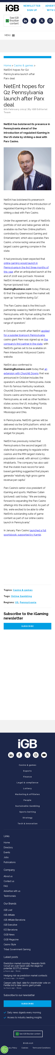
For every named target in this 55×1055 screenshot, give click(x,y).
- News (17, 971)
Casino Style (10, 944)
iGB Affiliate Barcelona (14, 920)
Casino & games (23, 65)
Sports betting (27, 812)
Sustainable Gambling (27, 806)
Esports (27, 771)
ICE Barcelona (10, 929)
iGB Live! (8, 910)
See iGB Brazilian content (12, 20)
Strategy (28, 818)
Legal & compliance (27, 783)
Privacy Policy (11, 1048)
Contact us (9, 881)
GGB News (9, 934)
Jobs (6, 857)
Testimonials (10, 896)
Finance (27, 777)
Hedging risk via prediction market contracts (25, 975)
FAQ (6, 886)
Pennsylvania (28, 602)
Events (7, 852)
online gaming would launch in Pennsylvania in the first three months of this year (26, 267)
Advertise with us (12, 891)
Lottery (27, 788)
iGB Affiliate (9, 915)
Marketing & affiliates (27, 794)
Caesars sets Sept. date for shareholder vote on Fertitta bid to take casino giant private (27, 984)
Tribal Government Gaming (17, 949)
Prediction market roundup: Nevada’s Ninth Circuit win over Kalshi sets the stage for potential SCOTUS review (24, 966)
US (16, 602)
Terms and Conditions (41, 1048)
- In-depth (19, 978)
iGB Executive (10, 925)
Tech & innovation (28, 824)
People (27, 800)
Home (7, 65)
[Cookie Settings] (4, 1049)
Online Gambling (21, 596)
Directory (8, 847)
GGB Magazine (11, 939)
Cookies (25, 1048)
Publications (10, 862)
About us (8, 876)
